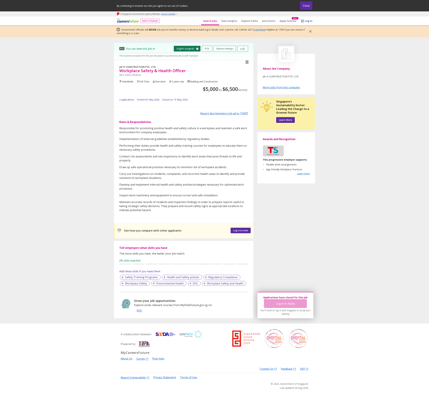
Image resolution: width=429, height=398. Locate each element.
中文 (207, 48)
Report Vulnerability (133, 377)
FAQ (302, 368)
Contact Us (266, 368)
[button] (309, 31)
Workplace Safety (136, 283)
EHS (195, 283)
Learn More (285, 119)
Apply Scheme (288, 20)
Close (306, 6)
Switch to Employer (150, 21)
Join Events (268, 20)
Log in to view (240, 230)
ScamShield (259, 29)
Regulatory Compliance (222, 277)
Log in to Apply (285, 303)
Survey (140, 358)
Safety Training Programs (141, 277)
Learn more (303, 173)
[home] (127, 21)
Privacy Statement (164, 377)
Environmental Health (170, 283)
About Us (126, 358)
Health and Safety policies (183, 277)
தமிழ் (242, 48)
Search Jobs (210, 20)
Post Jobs (158, 358)
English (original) (185, 48)
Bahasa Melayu (224, 48)
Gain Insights (229, 20)
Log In (308, 20)
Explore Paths (249, 20)
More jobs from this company (281, 87)
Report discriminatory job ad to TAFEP (224, 113)
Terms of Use (188, 377)
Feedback (287, 368)
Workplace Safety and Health (225, 283)
